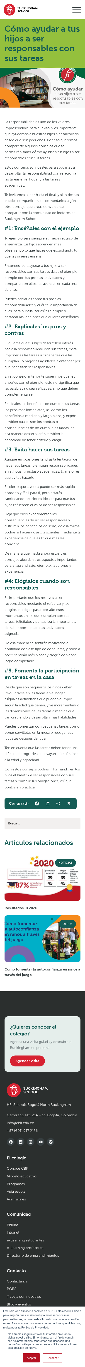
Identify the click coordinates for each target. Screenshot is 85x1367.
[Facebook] (11, 1142)
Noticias (65, 862)
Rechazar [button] (52, 1358)
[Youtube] (40, 1142)
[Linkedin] (20, 1142)
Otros (68, 924)
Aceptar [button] (31, 1358)
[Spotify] (50, 1142)
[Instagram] (30, 1142)
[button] (37, 803)
